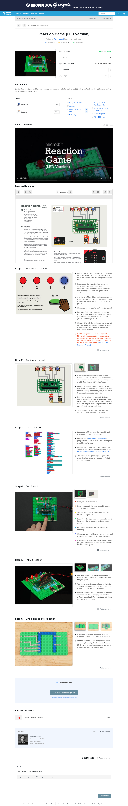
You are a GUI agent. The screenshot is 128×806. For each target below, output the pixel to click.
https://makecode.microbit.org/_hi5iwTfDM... (94, 452)
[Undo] (49, 777)
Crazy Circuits (87, 7)
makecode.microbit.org (97, 439)
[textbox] (64, 786)
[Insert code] (28, 777)
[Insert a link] (33, 777)
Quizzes (34, 13)
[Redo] (53, 777)
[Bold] (20, 777)
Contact (100, 7)
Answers (26, 13)
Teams (41, 13)
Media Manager (37, 771)
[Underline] (37, 777)
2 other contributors (103, 731)
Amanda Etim (44, 25)
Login (124, 13)
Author (21, 731)
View (56, 104)
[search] (100, 13)
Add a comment (105, 350)
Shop (75, 7)
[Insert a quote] (43, 777)
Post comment (104, 795)
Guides (18, 13)
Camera (23, 771)
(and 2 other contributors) (73, 39)
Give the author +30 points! (65, 692)
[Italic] (24, 777)
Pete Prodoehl (59, 39)
